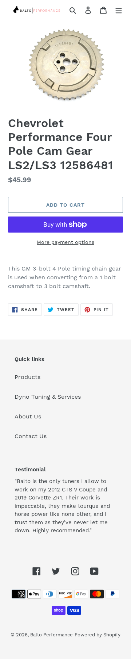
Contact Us (31, 436)
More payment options (65, 242)
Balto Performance (51, 634)
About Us (28, 416)
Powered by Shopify (97, 634)
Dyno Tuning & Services (48, 396)
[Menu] (118, 10)
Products (27, 376)
